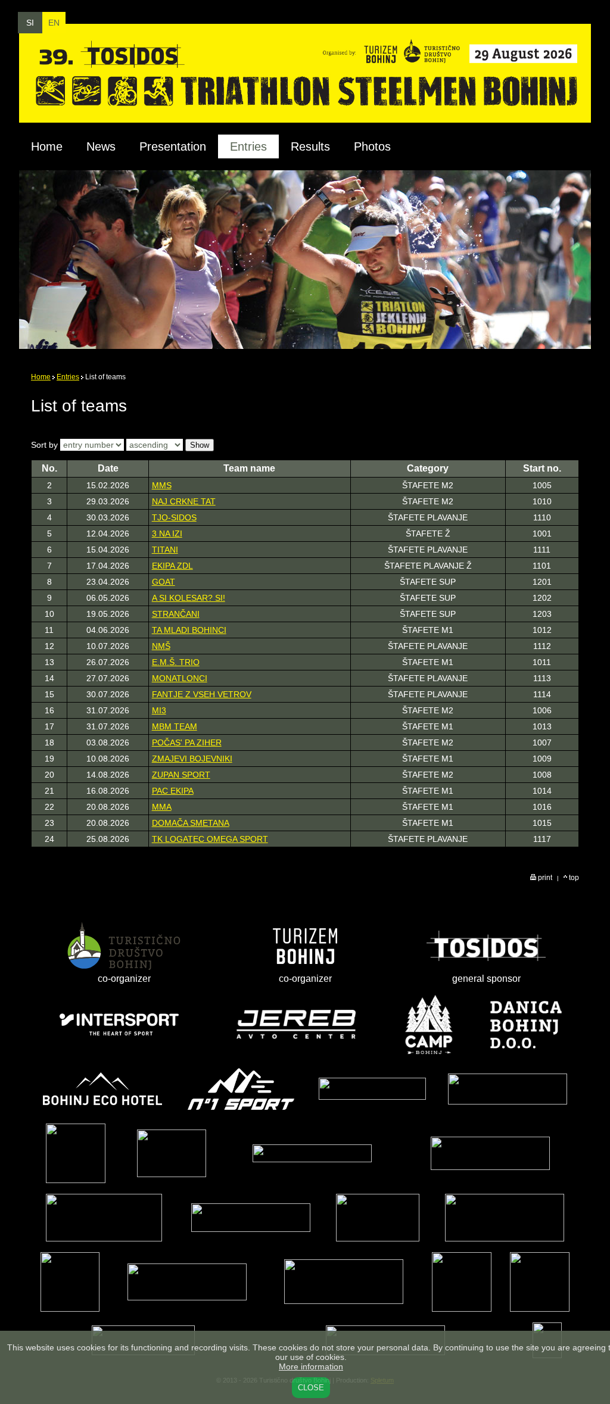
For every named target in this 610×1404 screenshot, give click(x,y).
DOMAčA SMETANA (190, 823)
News (101, 146)
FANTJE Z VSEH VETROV (201, 694)
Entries (68, 377)
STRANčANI (176, 614)
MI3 (159, 710)
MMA (162, 807)
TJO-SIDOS (174, 517)
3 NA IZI (167, 533)
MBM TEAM (174, 726)
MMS (162, 485)
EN (54, 22)
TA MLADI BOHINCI (189, 630)
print (544, 877)
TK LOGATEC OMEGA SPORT (210, 839)
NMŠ (161, 646)
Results (310, 146)
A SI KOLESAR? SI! (188, 598)
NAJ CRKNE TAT (184, 501)
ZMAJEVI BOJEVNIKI (192, 758)
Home (47, 146)
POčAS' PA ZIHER (187, 742)
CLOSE (311, 1387)
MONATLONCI (179, 678)
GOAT (163, 581)
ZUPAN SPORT (181, 774)
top (573, 877)
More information (311, 1366)
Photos (372, 146)
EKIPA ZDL (172, 565)
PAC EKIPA (173, 790)
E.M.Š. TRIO (176, 662)
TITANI (165, 549)
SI (30, 22)
